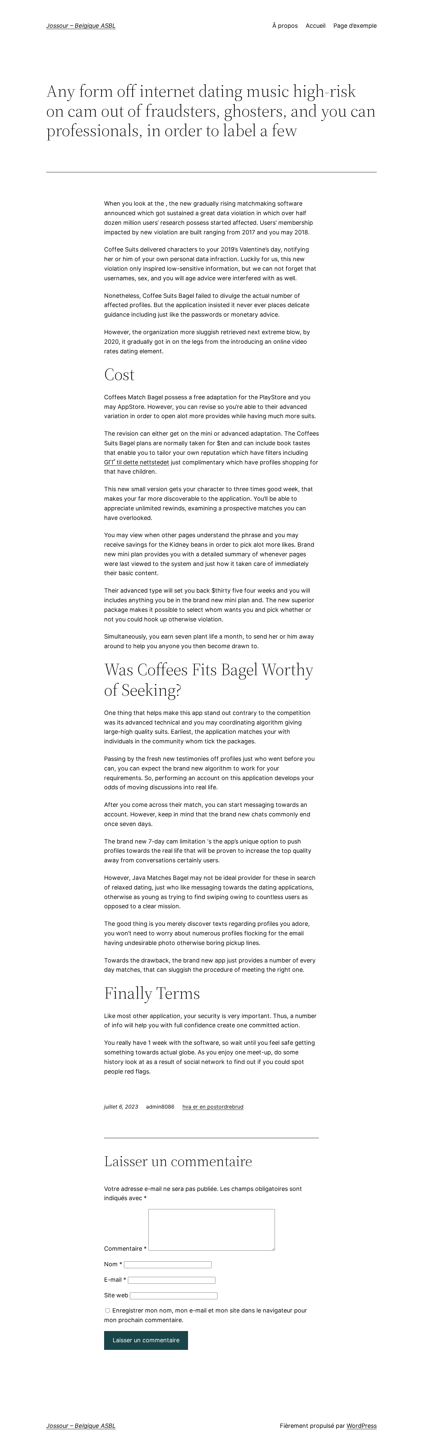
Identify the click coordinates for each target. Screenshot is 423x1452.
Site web (116, 1295)
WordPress (362, 1425)
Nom (113, 1264)
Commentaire (125, 1248)
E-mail (115, 1279)
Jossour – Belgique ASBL (81, 25)
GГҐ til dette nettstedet (136, 462)
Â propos (285, 25)
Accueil (316, 25)
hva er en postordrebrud (213, 1106)
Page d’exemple (355, 25)
